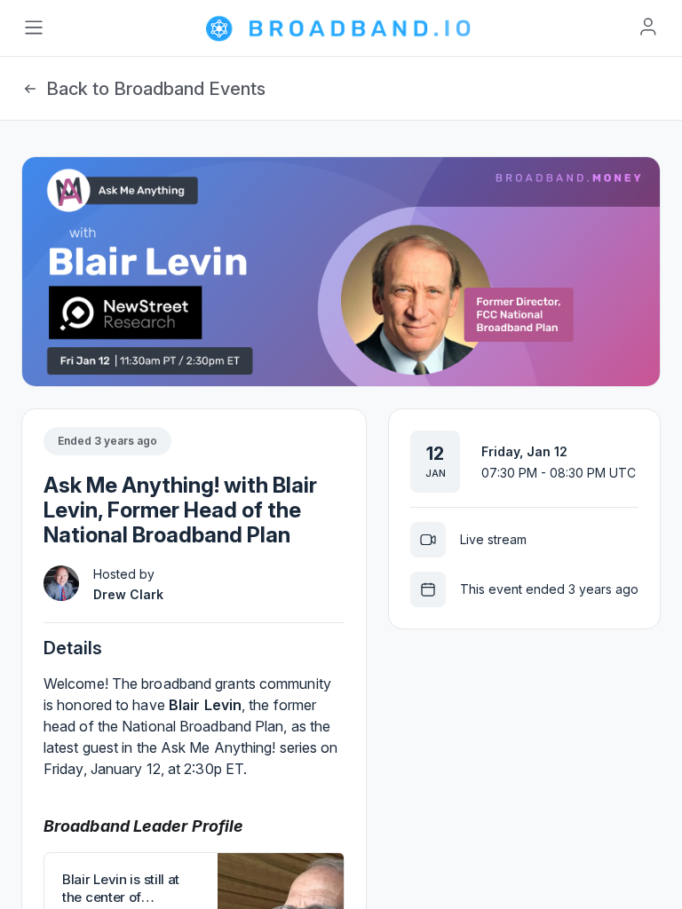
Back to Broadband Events (156, 88)
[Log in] (648, 26)
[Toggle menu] (33, 27)
